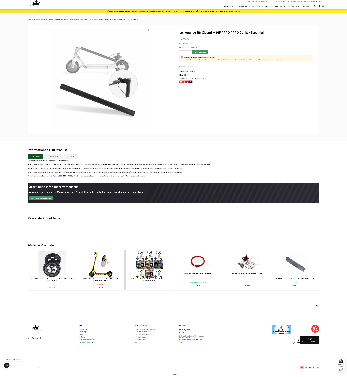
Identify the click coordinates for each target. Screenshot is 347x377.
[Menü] (344, 359)
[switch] (341, 370)
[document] (173, 188)
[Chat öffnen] (6, 365)
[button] (68, 346)
